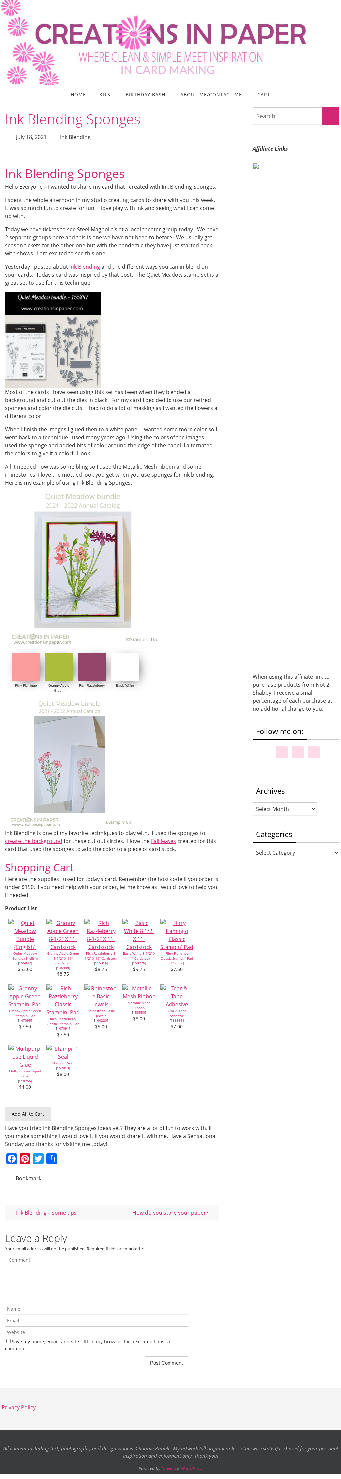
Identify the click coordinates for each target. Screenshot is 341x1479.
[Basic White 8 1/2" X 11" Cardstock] (139, 945)
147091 (63, 1026)
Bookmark (28, 1175)
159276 (139, 961)
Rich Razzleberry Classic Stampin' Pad (63, 1019)
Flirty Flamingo (26, 684)
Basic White (125, 684)
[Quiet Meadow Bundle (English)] (25, 945)
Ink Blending (75, 136)
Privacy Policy (19, 1403)
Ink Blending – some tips (46, 1208)
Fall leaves (163, 839)
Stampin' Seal (63, 1061)
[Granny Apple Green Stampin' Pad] (25, 1002)
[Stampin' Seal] (63, 1055)
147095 (25, 1018)
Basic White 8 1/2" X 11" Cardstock (139, 954)
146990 (63, 966)
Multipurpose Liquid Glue (25, 1072)
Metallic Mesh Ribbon (139, 1003)
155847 (25, 961)
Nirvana (168, 1465)
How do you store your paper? (171, 1208)
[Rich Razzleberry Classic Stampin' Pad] (63, 1010)
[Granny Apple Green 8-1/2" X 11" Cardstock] (63, 945)
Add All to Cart (28, 1112)
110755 (25, 1079)
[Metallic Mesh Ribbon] (139, 994)
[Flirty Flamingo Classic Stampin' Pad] (176, 945)
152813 (63, 1066)
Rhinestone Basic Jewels (101, 1011)
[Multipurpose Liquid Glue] (25, 1063)
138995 (177, 1018)
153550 (139, 1010)
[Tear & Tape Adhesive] (176, 1002)
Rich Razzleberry (92, 684)
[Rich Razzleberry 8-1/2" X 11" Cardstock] (101, 945)
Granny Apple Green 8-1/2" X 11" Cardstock (63, 956)
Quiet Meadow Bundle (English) (25, 954)
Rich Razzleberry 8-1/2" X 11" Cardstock (101, 954)
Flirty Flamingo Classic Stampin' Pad (177, 954)
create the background (33, 839)
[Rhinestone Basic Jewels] (101, 1002)
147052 (177, 961)
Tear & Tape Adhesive (177, 1011)
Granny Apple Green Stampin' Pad (25, 1011)
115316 (101, 961)
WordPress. (191, 1465)
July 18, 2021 (31, 136)
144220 (101, 1018)
